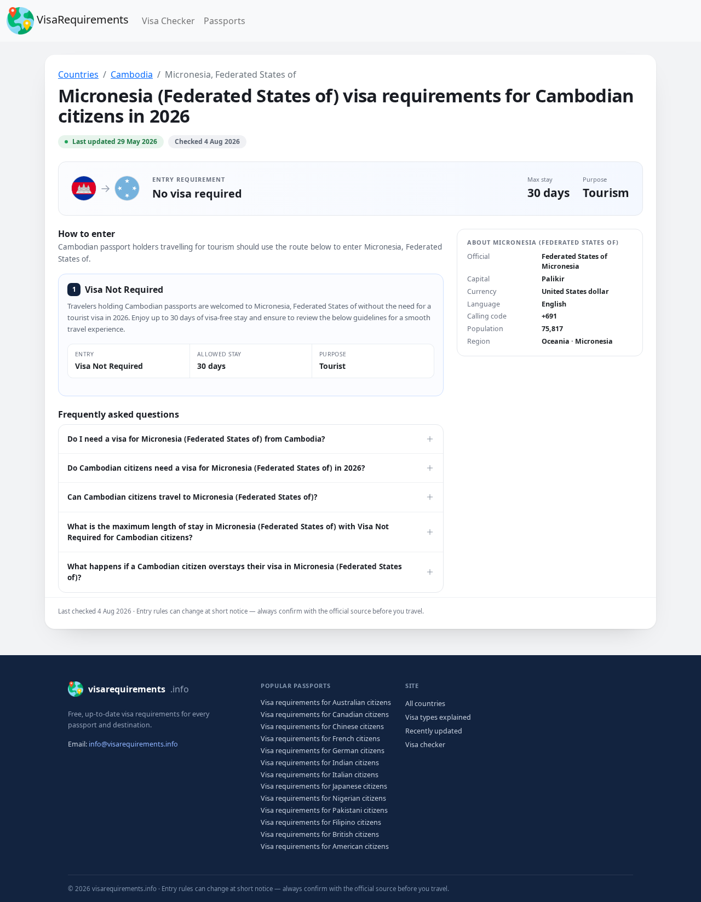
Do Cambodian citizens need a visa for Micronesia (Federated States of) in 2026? (216, 468)
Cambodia (132, 74)
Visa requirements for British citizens (320, 834)
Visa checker (425, 744)
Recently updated (433, 731)
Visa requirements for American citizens (325, 846)
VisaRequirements (81, 19)
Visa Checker (170, 20)
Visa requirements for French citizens (320, 738)
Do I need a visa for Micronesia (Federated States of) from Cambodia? (196, 439)
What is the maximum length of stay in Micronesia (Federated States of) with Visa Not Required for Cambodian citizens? (228, 532)
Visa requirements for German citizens (322, 750)
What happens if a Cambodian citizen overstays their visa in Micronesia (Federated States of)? (234, 572)
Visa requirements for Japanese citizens (324, 786)
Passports (224, 21)
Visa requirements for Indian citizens (320, 762)
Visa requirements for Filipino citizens (321, 822)
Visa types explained (438, 717)
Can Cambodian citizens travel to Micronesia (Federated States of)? (192, 497)
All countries (425, 703)
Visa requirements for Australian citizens (326, 702)
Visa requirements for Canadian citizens (325, 714)
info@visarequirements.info (133, 744)
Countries (78, 74)
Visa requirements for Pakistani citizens (324, 810)
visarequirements (138, 689)
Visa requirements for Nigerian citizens (323, 798)
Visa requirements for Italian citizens (319, 774)
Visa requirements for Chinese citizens (322, 726)
